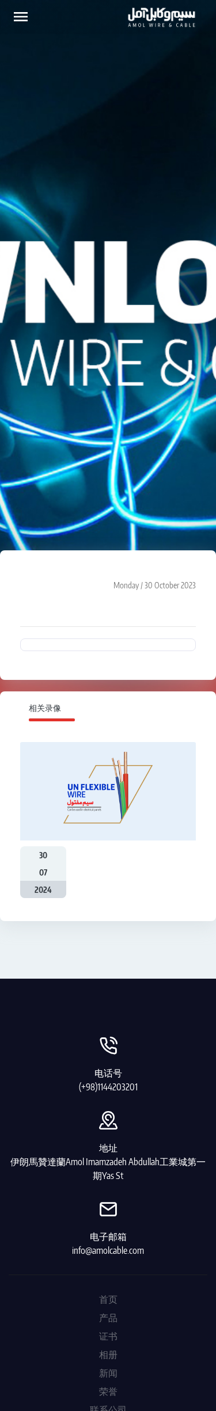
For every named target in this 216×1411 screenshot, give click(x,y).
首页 (108, 1299)
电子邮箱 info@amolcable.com (108, 1243)
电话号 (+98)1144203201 (108, 1080)
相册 (108, 1354)
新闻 (108, 1373)
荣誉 (108, 1391)
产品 (108, 1317)
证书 (108, 1336)
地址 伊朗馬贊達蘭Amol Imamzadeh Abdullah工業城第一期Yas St (108, 1161)
